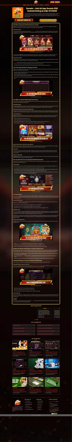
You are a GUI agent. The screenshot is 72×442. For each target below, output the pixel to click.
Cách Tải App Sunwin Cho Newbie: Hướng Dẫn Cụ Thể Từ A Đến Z (19, 352)
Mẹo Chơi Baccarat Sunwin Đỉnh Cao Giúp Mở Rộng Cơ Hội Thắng (35, 390)
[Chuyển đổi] (34, 325)
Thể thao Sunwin (16, 201)
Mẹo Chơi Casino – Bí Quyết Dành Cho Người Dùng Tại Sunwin (52, 371)
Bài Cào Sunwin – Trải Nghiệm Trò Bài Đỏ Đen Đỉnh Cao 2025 (35, 371)
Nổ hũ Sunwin (15, 211)
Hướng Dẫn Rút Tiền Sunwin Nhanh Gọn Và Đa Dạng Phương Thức (35, 352)
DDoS (23, 255)
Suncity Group (33, 31)
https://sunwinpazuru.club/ (36, 265)
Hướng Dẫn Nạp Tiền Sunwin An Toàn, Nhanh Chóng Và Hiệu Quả (52, 352)
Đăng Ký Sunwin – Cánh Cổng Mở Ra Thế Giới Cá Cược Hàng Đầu (19, 371)
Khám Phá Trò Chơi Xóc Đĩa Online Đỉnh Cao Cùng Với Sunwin (19, 390)
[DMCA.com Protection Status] (54, 413)
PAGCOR (15, 62)
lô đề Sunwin (19, 243)
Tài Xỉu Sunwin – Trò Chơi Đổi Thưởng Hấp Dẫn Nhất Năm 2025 (52, 390)
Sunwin (13, 406)
